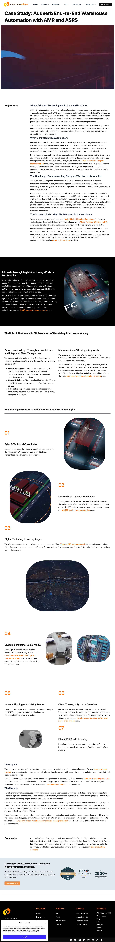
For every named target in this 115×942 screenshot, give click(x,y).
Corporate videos (82, 913)
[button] (45, 923)
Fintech (39, 913)
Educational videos (82, 917)
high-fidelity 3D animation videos (80, 219)
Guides (99, 928)
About (58, 913)
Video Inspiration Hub (104, 913)
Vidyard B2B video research (72, 544)
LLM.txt (99, 931)
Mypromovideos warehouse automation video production (42, 821)
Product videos (81, 924)
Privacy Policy (61, 921)
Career (58, 917)
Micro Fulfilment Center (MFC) (93, 222)
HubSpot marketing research (97, 779)
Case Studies (101, 916)
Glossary (100, 925)
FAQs (98, 922)
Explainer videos (82, 921)
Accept (24, 937)
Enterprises (40, 917)
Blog (98, 919)
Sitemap (59, 924)
